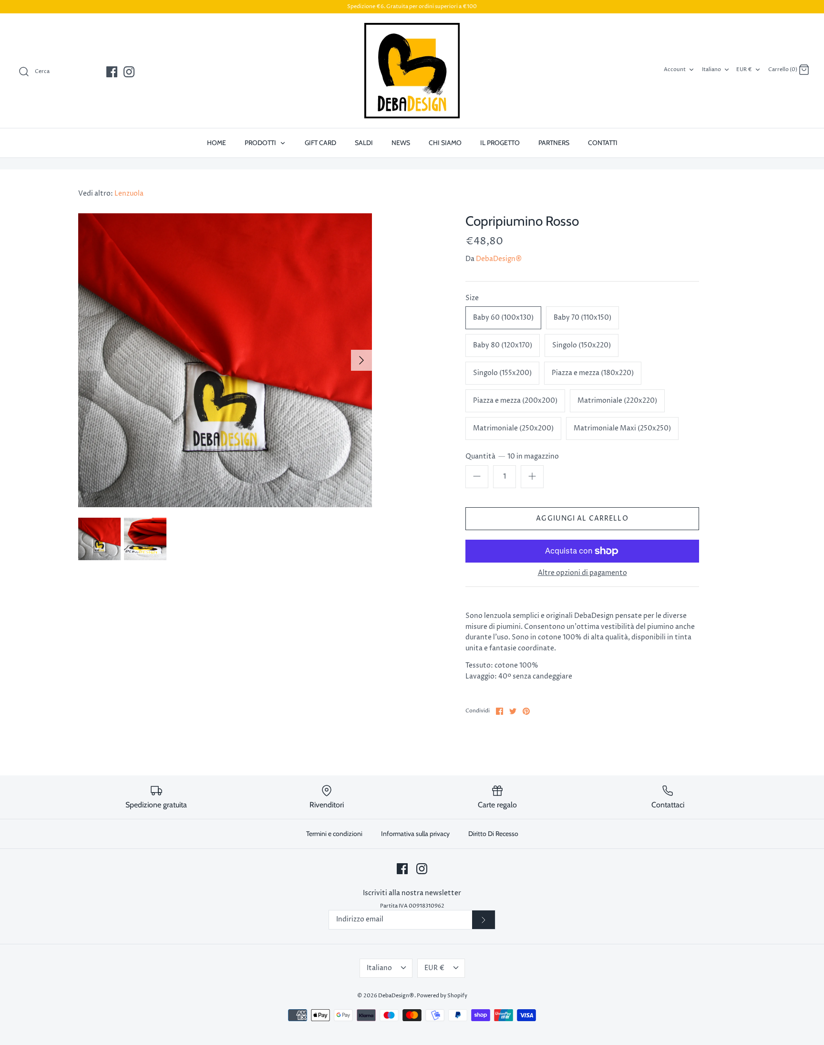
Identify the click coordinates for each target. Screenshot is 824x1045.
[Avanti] (361, 360)
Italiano (711, 69)
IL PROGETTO (500, 142)
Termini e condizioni (334, 833)
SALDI (364, 142)
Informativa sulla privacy (415, 833)
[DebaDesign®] (412, 70)
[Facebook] (111, 71)
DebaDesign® (499, 258)
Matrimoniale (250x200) (513, 428)
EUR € (744, 69)
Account (675, 69)
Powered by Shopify (442, 995)
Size (472, 298)
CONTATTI (603, 142)
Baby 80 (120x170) (502, 345)
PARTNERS (553, 142)
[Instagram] (129, 71)
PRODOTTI (261, 142)
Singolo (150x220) (581, 345)
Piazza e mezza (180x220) (593, 372)
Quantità (512, 456)
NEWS (400, 142)
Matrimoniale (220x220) (617, 400)
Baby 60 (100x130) (503, 317)
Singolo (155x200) (502, 372)
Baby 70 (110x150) (582, 317)
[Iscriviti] (483, 919)
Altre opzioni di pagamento (582, 573)
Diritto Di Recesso (493, 833)
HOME (216, 142)
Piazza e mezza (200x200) (515, 400)
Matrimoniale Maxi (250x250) (622, 428)
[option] (225, 360)
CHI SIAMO (445, 142)
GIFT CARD (320, 142)
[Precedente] (88, 360)
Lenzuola (129, 193)
